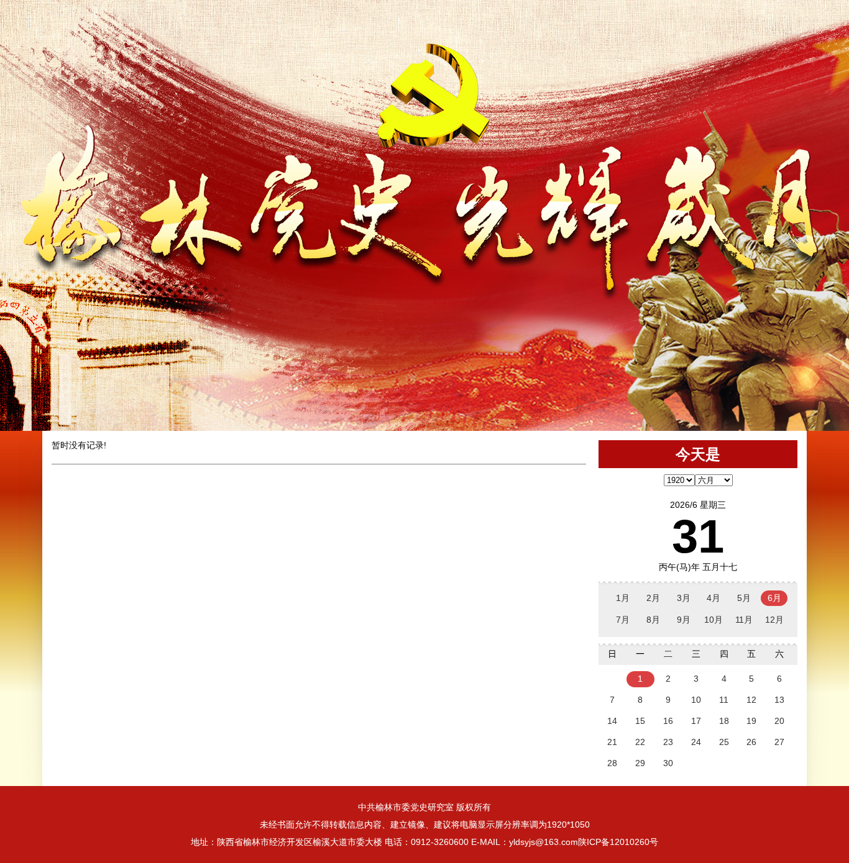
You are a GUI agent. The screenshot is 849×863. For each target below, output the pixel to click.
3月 (684, 598)
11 (723, 700)
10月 (713, 620)
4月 (713, 598)
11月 (744, 620)
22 (640, 742)
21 (612, 742)
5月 (744, 598)
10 (696, 700)
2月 (653, 598)
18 (724, 721)
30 (668, 763)
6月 (774, 598)
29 (640, 763)
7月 (623, 620)
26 (751, 742)
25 (724, 742)
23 (668, 742)
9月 (684, 620)
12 (751, 700)
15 (640, 721)
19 (751, 721)
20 (779, 721)
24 (696, 742)
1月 (623, 598)
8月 (653, 620)
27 (779, 742)
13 (779, 700)
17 (696, 721)
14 (612, 721)
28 (612, 763)
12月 (774, 620)
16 (668, 721)
